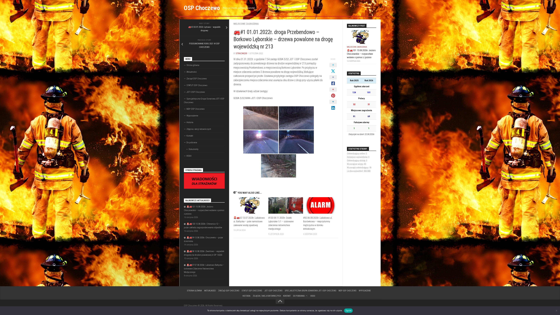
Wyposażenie (192, 115)
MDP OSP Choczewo (196, 109)
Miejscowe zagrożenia (246, 23)
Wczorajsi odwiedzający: (358, 167)
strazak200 (241, 53)
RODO (189, 156)
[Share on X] (333, 68)
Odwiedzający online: (356, 153)
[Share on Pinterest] (333, 92)
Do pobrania (192, 142)
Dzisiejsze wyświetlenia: (357, 157)
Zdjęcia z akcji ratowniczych (199, 129)
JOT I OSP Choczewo (196, 92)
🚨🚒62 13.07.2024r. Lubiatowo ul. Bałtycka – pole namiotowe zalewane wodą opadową (249, 221)
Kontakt (190, 135)
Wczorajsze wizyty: (355, 164)
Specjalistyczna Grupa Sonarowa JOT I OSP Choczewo (204, 100)
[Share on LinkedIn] (333, 105)
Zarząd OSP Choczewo (197, 78)
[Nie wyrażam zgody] (556, 310)
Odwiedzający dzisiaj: (356, 160)
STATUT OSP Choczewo (197, 85)
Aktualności (192, 72)
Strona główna (193, 65)
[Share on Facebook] (333, 80)
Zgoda (348, 310)
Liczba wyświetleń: (355, 171)
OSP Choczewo (202, 8)
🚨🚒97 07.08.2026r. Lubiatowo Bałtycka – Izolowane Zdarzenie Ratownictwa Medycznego (204, 268)
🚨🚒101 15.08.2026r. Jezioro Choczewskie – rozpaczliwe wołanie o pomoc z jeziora (204, 210)
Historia (190, 122)
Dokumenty (193, 149)
